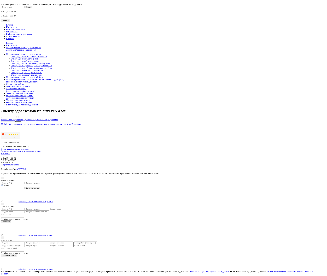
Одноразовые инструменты (18, 86)
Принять (5, 274)
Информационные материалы (19, 34)
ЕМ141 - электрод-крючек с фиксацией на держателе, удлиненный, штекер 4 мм (36, 124)
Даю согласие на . (29, 201)
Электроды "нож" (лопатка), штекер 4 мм (29, 56)
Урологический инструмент (18, 100)
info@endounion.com (10, 165)
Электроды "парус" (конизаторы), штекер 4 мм (31, 68)
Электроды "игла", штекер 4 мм (25, 59)
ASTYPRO (21, 169)
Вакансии (5, 153)
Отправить (6, 222)
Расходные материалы (15, 29)
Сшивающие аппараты (16, 89)
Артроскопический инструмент (20, 98)
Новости (10, 39)
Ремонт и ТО (11, 32)
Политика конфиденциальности (15, 149)
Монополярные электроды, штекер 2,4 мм (24, 77)
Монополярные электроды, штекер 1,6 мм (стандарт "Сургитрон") (35, 79)
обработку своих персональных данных (36, 201)
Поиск (28, 7)
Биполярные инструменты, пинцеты (22, 82)
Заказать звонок (32, 188)
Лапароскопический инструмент (20, 91)
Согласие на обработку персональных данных (21, 151)
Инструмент (11, 27)
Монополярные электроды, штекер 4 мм (23, 47)
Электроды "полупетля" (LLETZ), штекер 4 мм (31, 66)
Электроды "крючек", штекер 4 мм (21, 50)
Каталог (9, 25)
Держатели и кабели (15, 84)
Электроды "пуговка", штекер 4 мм (26, 72)
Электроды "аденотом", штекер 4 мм (27, 70)
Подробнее (53, 119)
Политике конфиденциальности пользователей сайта (291, 271)
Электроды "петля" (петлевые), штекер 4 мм (30, 63)
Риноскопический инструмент (19, 95)
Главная (9, 43)
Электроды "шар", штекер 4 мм (25, 61)
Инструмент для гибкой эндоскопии (22, 105)
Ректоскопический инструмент (19, 102)
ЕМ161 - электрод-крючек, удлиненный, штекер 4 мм (24, 119)
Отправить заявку (9, 256)
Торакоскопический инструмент (20, 93)
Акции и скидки (13, 36)
